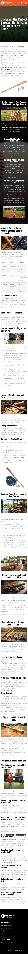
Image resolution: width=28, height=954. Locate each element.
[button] (21, 3)
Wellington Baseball (6, 69)
